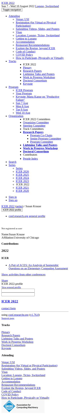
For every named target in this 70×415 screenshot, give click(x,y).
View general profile (11, 287)
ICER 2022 (8, 206)
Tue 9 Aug (22, 109)
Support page (7, 318)
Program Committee (41, 141)
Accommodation (25, 41)
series (19, 206)
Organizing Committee (36, 122)
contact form (8, 308)
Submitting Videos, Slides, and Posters (37, 28)
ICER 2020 (22, 190)
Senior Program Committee (45, 138)
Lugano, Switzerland (47, 6)
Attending (14, 16)
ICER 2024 (22, 177)
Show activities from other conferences (23, 274)
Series (19, 168)
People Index (30, 158)
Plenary (27, 67)
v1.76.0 (34, 314)
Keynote (28, 83)
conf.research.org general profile (27, 216)
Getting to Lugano (26, 38)
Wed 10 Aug (23, 112)
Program (13, 86)
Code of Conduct (25, 51)
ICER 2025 (22, 174)
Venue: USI (22, 19)
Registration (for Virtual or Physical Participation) (29, 365)
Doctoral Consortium (35, 80)
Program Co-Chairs (41, 135)
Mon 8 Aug (22, 106)
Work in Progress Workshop (39, 77)
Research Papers (32, 70)
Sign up (13, 200)
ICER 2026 (22, 171)
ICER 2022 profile (12, 209)
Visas (19, 32)
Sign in (13, 196)
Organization (16, 115)
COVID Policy (24, 54)
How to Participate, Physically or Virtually (40, 57)
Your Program (24, 93)
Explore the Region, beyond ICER (35, 48)
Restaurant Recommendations (33, 45)
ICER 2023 (22, 181)
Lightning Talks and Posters (39, 74)
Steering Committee (34, 125)
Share (4, 280)
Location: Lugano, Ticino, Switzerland (38, 35)
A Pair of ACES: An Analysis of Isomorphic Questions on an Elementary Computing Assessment (38, 267)
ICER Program (24, 90)
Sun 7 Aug (22, 103)
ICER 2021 (22, 187)
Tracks (12, 61)
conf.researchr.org (18, 314)
